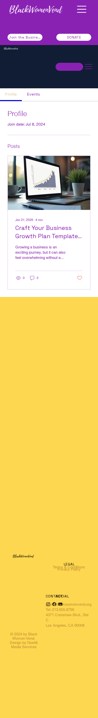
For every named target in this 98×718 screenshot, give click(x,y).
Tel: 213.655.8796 (60, 609)
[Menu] (81, 9)
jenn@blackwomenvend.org (68, 604)
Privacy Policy (69, 569)
